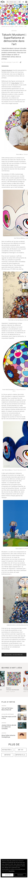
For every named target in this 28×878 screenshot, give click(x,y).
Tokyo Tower (19, 548)
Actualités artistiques (8, 714)
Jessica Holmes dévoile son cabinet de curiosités (9, 726)
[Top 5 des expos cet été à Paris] (22, 717)
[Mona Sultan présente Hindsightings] (22, 735)
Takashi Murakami (7, 70)
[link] (19, 1)
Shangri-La (8, 688)
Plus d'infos (11, 871)
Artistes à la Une (20, 755)
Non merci (20, 875)
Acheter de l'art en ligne (8, 26)
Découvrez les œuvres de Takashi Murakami (15, 654)
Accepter (7, 875)
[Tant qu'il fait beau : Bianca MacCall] (22, 708)
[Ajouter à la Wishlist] (19, 684)
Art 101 (20, 749)
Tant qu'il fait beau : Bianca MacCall (7, 709)
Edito (16, 26)
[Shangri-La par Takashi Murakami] (14, 679)
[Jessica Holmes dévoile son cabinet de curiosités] (22, 725)
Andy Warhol (15, 83)
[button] (26, 2)
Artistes (21, 26)
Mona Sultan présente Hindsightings (8, 736)
